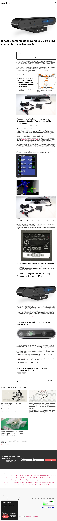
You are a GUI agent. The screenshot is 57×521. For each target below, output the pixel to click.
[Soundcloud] (52, 498)
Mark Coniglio (11, 482)
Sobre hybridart (6, 499)
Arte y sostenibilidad (27, 475)
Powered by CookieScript (9, 518)
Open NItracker (42, 482)
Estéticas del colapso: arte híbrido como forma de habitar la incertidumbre (13, 433)
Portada (17, 495)
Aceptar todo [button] (5, 516)
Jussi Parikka (50, 480)
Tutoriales (18, 499)
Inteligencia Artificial (20, 480)
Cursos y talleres (6, 497)
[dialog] (9, 510)
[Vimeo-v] (32, 498)
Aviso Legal (29, 514)
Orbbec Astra (46, 482)
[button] (55, 3)
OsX (50, 482)
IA (32, 477)
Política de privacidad (5, 514)
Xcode (54, 484)
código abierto (45, 475)
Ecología (8, 477)
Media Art (17, 482)
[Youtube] (35, 498)
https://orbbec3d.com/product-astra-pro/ (32, 316)
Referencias (18, 501)
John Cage (44, 480)
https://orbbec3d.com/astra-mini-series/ (30, 318)
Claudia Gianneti (35, 475)
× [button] (16, 501)
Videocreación (45, 484)
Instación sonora (52, 477)
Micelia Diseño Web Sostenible (32, 516)
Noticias (17, 503)
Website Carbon (50, 507)
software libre (16, 484)
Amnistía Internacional (8, 475)
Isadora (35, 480)
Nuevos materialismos (32, 482)
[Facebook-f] (38, 498)
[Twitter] (41, 498)
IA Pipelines (47, 477)
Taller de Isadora (32, 484)
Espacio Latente (17, 477)
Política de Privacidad (36, 514)
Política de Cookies (45, 514)
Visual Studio (51, 484)
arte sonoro (18, 475)
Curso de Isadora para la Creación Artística (29, 139)
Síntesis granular (26, 484)
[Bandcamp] (50, 498)
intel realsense (31, 480)
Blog (4, 495)
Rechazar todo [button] (13, 516)
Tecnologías (3, 53)
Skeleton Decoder (9, 484)
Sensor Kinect (4, 484)
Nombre (23, 458)
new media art (22, 482)
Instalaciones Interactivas (6, 480)
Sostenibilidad (21, 484)
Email (34, 458)
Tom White (38, 484)
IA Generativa (39, 477)
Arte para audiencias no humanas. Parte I (11, 404)
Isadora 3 (40, 480)
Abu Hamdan (3, 475)
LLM (5, 482)
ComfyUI (40, 475)
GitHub (29, 477)
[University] (47, 498)
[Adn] (44, 498)
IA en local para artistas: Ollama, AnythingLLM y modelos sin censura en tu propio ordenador (42, 405)
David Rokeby (4, 477)
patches (53, 482)
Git (25, 477)
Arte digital (13, 475)
